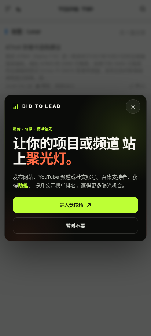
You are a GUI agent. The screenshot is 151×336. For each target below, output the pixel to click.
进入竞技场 (71, 205)
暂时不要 (75, 225)
